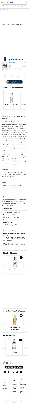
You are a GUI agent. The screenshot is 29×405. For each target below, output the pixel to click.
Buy (24, 77)
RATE (18, 77)
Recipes (5, 388)
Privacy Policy (22, 387)
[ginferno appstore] (9, 367)
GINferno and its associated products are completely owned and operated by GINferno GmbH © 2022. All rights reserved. (14, 401)
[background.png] (14, 11)
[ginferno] (10, 363)
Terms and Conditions (23, 383)
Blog (13, 395)
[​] (14, 5)
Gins (8, 24)
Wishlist (5, 77)
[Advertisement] (14, 40)
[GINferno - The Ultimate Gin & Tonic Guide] (7, 2)
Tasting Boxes (14, 392)
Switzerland (16, 217)
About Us (14, 384)
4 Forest (11, 220)
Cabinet (11, 77)
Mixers (5, 385)
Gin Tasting (14, 387)
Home (3, 24)
